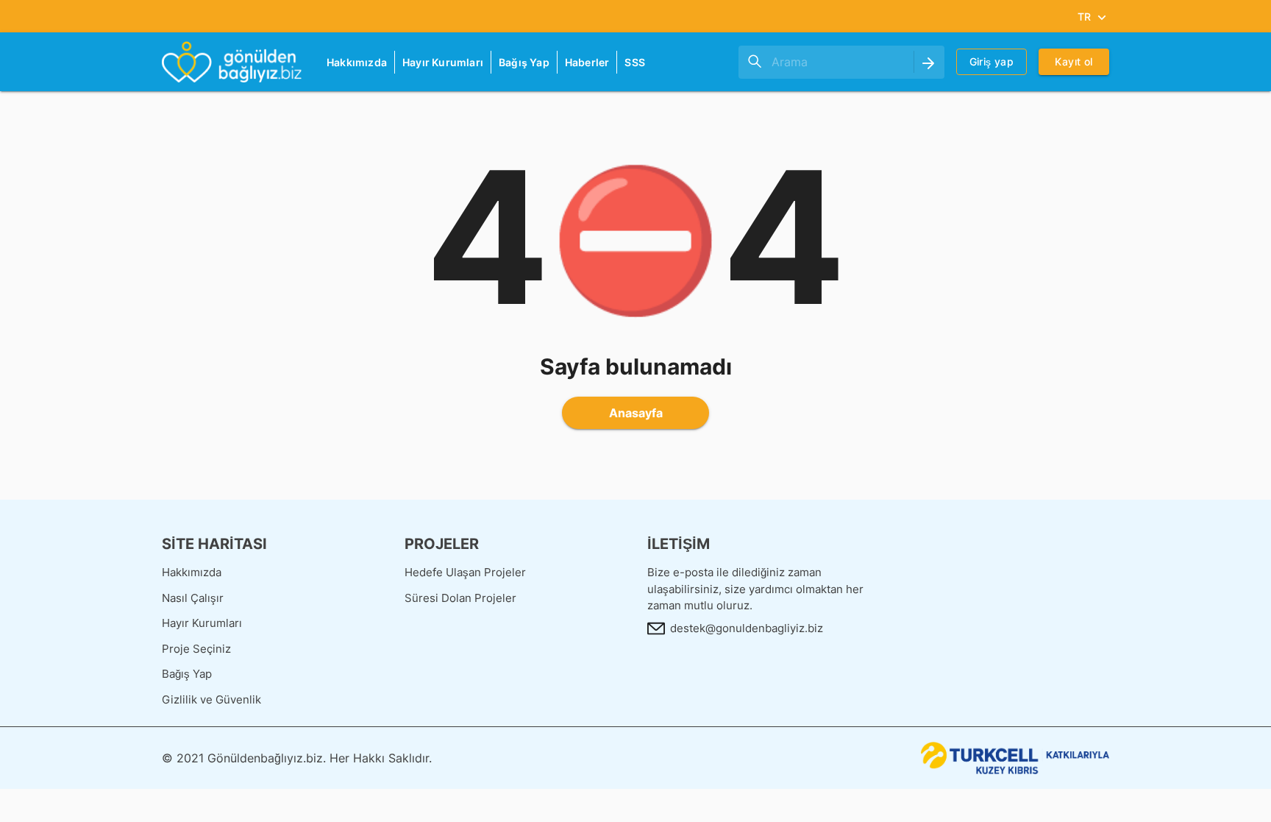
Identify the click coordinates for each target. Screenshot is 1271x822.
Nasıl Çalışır (193, 598)
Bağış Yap (524, 62)
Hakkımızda (357, 62)
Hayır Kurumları (442, 62)
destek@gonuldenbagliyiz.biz (746, 628)
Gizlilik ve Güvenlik (211, 699)
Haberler (587, 62)
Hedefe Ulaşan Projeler (465, 572)
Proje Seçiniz (196, 649)
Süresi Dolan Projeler (460, 598)
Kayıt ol (1073, 61)
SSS (634, 62)
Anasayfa (636, 412)
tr (1084, 16)
